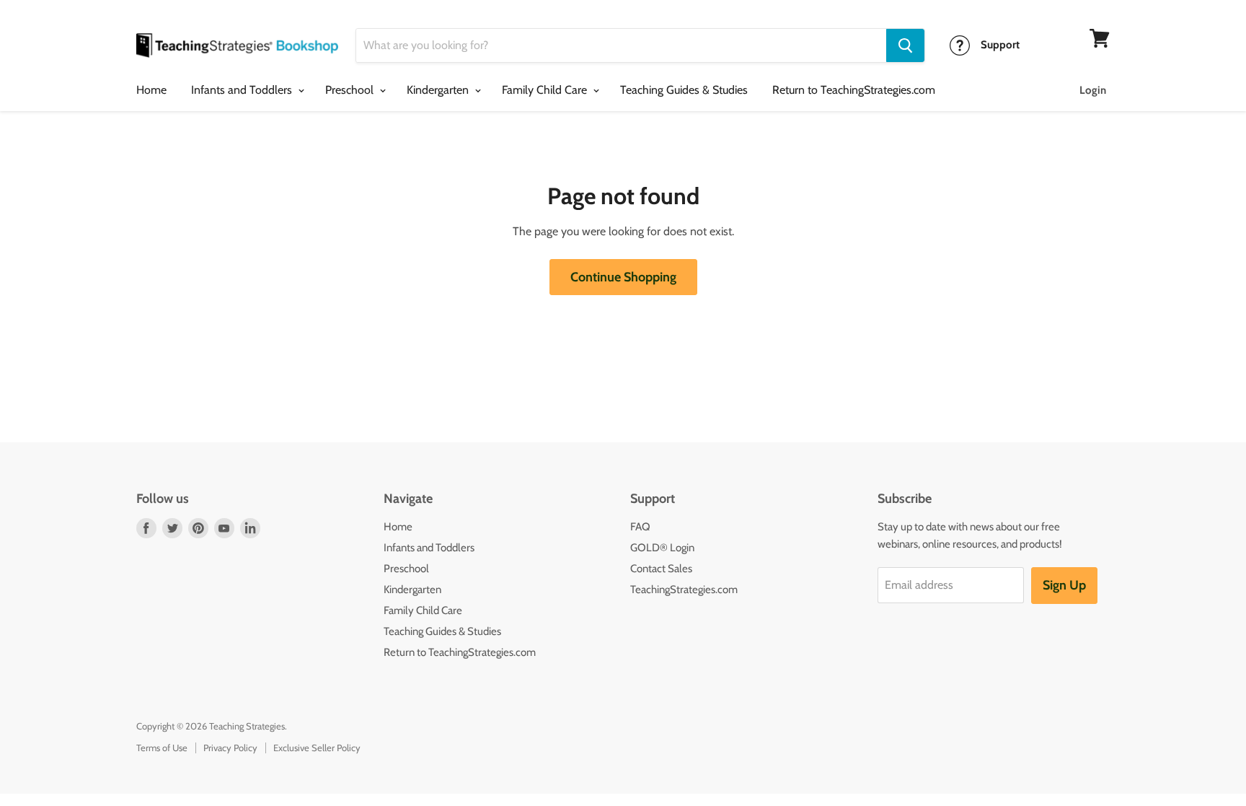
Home (151, 90)
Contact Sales (661, 568)
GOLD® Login (662, 547)
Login (1092, 90)
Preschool (350, 90)
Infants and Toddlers (243, 90)
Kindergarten (439, 90)
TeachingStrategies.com (684, 589)
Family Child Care (546, 90)
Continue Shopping (623, 277)
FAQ (640, 526)
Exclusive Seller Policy (317, 747)
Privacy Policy (230, 747)
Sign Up (1064, 585)
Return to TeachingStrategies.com (853, 90)
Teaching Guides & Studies (684, 90)
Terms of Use (161, 747)
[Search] (905, 45)
